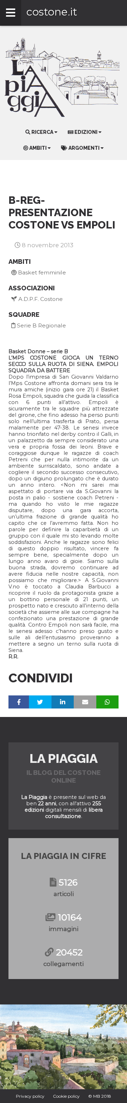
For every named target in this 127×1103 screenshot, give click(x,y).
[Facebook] (18, 701)
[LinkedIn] (63, 701)
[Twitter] (40, 701)
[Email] (85, 701)
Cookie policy (66, 1096)
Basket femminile (41, 272)
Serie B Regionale (41, 325)
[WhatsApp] (107, 701)
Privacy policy (30, 1096)
